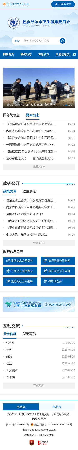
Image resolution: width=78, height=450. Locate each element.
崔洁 (9, 363)
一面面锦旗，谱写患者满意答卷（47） (31, 144)
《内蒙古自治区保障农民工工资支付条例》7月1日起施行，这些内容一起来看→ (32, 221)
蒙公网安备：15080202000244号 (53, 424)
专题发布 (43, 54)
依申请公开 (55, 281)
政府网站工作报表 (22, 281)
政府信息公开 (64, 54)
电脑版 (57, 406)
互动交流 (11, 326)
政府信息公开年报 (59, 271)
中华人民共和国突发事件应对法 (26, 234)
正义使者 (12, 370)
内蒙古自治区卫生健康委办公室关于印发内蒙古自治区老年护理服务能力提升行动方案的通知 (32, 207)
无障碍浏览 (64, 4)
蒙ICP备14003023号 (17, 424)
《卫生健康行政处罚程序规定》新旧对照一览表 (32, 227)
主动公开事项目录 (22, 271)
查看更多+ (39, 166)
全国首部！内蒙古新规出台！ (25, 214)
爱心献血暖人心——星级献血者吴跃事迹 (32, 158)
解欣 (9, 356)
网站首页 (8, 54)
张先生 (10, 342)
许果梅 (10, 377)
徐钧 (9, 349)
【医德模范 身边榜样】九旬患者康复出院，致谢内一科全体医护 (32, 151)
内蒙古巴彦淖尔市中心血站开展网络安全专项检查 (32, 131)
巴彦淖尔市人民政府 (18, 4)
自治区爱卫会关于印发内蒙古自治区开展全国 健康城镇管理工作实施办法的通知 (32, 200)
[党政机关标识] (31, 444)
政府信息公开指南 (22, 260)
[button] (63, 105)
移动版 (21, 406)
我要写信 (29, 334)
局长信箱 (9, 334)
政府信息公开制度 (59, 260)
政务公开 (11, 183)
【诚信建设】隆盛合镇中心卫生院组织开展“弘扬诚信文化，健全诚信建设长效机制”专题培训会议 (32, 124)
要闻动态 (26, 54)
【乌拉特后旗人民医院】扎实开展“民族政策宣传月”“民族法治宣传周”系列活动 (32, 137)
